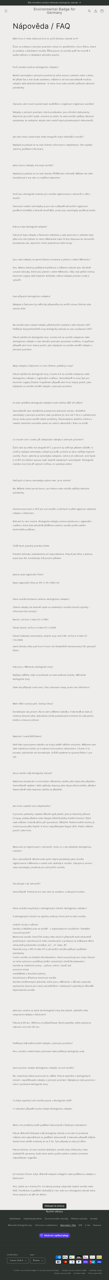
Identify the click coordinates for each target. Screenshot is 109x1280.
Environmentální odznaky (56, 1219)
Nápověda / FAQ (68, 1225)
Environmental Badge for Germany (33, 1270)
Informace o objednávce (46, 1225)
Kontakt (94, 1219)
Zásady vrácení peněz (62, 1273)
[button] (6, 11)
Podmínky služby (95, 1270)
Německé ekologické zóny (20, 1225)
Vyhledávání (15, 1219)
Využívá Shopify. (53, 1270)
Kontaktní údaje (79, 1273)
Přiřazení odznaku (79, 1219)
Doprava (97, 1225)
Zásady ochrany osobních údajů (74, 1270)
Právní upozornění (95, 1273)
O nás (87, 1225)
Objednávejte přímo (33, 1219)
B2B (80, 1225)
